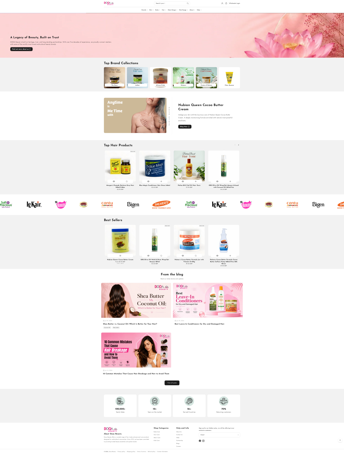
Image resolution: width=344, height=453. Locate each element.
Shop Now (183, 127)
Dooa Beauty (112, 451)
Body (157, 10)
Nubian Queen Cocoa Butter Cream (120, 259)
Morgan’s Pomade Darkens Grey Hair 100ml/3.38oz (120, 186)
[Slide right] (238, 144)
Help (198, 10)
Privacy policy (121, 451)
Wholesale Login (234, 3)
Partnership (179, 440)
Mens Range (172, 10)
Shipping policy (131, 451)
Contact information (162, 451)
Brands (144, 10)
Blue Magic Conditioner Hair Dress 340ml (154, 185)
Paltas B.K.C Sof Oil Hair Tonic (189, 185)
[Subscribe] (238, 434)
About (192, 10)
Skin (150, 10)
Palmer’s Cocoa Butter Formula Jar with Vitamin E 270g (189, 260)
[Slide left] (235, 144)
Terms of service (141, 451)
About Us (179, 432)
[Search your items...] (188, 3)
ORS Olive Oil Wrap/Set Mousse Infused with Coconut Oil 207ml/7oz (224, 186)
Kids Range (182, 10)
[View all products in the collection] (114, 77)
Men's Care (157, 437)
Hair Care (156, 435)
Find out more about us (20, 49)
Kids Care (156, 440)
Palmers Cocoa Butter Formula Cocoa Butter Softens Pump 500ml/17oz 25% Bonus (223, 261)
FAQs (177, 437)
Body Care (157, 432)
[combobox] (172, 3)
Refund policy (151, 451)
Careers (178, 446)
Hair (163, 10)
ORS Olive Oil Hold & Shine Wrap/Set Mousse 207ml (155, 260)
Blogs (178, 443)
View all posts (172, 383)
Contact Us (179, 435)
